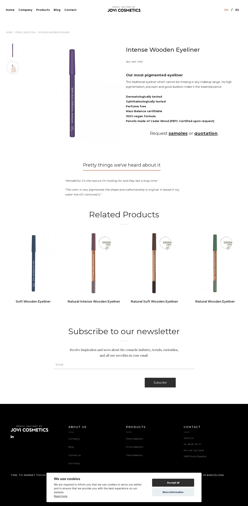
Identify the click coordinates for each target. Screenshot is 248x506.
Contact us (74, 455)
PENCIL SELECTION (25, 32)
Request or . (184, 133)
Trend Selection (134, 455)
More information (173, 492)
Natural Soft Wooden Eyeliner (154, 301)
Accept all (173, 482)
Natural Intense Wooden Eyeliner (94, 301)
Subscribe (160, 382)
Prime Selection (134, 446)
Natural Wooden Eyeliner (215, 301)
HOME (9, 32)
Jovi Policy (74, 463)
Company (74, 438)
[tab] (124, 166)
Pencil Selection (134, 438)
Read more (60, 495)
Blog (71, 446)
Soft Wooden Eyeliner (33, 301)
